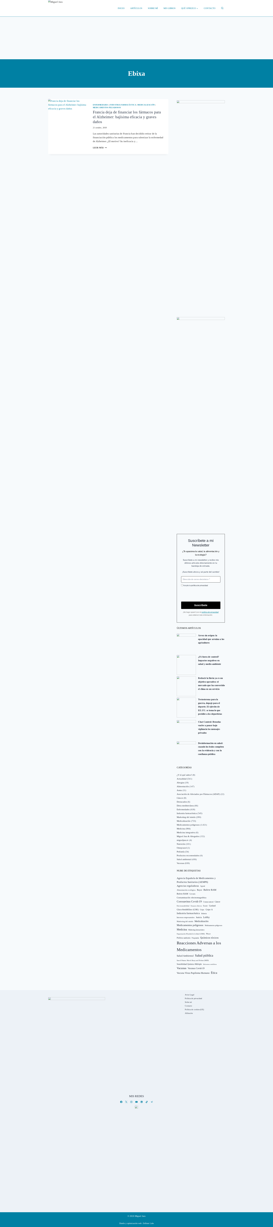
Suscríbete (200, 605)
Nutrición (181, 844)
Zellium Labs (148, 1223)
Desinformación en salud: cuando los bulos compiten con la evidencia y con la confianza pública (211, 748)
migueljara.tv (183, 840)
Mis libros (169, 8)
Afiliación (189, 1013)
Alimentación (183, 786)
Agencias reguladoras (188, 886)
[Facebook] (121, 1102)
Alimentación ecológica (186, 890)
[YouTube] (136, 1102)
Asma (179, 790)
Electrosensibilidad (183, 906)
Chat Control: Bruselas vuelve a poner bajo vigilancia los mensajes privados (209, 727)
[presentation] (68, 112)
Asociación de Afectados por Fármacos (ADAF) (198, 794)
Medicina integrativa (186, 832)
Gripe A (209, 909)
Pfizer (208, 934)
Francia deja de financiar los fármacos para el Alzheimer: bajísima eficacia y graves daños (127, 117)
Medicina (181, 829)
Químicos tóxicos (209, 937)
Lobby (206, 917)
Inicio (121, 8)
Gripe (202, 910)
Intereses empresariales (186, 917)
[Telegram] (152, 1102)
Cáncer (180, 798)
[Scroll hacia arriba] (268, 1203)
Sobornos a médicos (210, 964)
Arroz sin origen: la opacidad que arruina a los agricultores (211, 639)
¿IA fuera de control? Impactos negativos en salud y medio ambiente (209, 660)
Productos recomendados (188, 855)
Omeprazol (182, 848)
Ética (214, 972)
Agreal (202, 886)
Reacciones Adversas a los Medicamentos (199, 946)
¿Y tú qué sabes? (184, 775)
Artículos (136, 8)
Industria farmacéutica (123, 105)
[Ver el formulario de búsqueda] (222, 8)
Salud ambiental (184, 859)
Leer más (100, 148)
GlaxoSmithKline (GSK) (188, 909)
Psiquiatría (195, 938)
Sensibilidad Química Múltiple (189, 964)
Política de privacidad (193, 998)
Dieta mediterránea (185, 805)
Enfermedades (100, 105)
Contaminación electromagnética (191, 897)
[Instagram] (131, 1102)
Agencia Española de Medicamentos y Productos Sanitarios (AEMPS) (196, 880)
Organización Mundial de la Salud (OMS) (191, 934)
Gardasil (212, 906)
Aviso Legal (189, 995)
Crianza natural (208, 902)
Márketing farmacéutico (196, 930)
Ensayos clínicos (196, 906)
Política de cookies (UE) (194, 1009)
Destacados (182, 802)
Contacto (209, 8)
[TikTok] (146, 1102)
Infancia (204, 913)
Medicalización (146, 105)
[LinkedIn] (141, 1102)
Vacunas (180, 863)
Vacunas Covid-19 (196, 968)
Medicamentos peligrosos (107, 108)
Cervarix (192, 894)
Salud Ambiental (185, 955)
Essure (205, 906)
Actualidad (182, 779)
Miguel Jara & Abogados (188, 836)
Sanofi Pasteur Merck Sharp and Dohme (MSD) (193, 960)
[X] (126, 1102)
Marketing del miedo (186, 817)
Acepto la (195, 585)
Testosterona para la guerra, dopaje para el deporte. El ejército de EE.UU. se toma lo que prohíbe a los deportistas (210, 706)
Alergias (180, 782)
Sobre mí (153, 8)
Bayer (199, 890)
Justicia (199, 917)
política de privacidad (199, 585)
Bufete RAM (209, 889)
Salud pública (204, 955)
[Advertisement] (136, 38)
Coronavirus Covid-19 (189, 901)
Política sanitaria (183, 938)
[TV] (136, 1107)
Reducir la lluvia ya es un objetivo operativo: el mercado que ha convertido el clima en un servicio (211, 683)
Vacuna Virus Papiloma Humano (193, 973)
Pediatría (181, 852)
